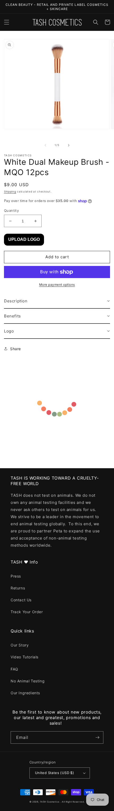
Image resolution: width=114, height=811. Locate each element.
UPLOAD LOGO (24, 239)
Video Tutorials (24, 657)
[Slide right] (68, 145)
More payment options (57, 285)
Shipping (10, 191)
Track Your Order (27, 612)
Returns (18, 588)
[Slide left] (45, 145)
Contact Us (21, 600)
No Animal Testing (28, 681)
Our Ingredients (25, 693)
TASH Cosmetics (49, 801)
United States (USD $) (54, 773)
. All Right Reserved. (72, 801)
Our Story (20, 645)
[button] (6, 22)
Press (16, 576)
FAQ (14, 669)
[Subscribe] (97, 737)
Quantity (11, 210)
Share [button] (15, 348)
